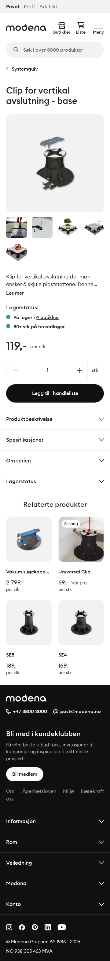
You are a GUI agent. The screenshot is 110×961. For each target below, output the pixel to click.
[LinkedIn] (48, 927)
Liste (81, 32)
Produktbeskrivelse (29, 419)
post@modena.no (80, 711)
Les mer (15, 293)
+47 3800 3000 (30, 711)
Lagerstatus (21, 481)
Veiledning (19, 863)
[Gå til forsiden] (26, 27)
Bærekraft (92, 791)
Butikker (61, 32)
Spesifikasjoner (24, 439)
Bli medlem (24, 774)
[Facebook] (22, 927)
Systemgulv (25, 69)
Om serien (18, 460)
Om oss (10, 795)
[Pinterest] (35, 927)
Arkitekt (48, 6)
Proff (29, 6)
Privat (13, 6)
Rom (11, 842)
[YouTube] (61, 927)
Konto (13, 904)
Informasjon (21, 821)
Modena (16, 883)
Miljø (68, 791)
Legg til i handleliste (55, 393)
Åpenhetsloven (39, 791)
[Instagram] (9, 927)
